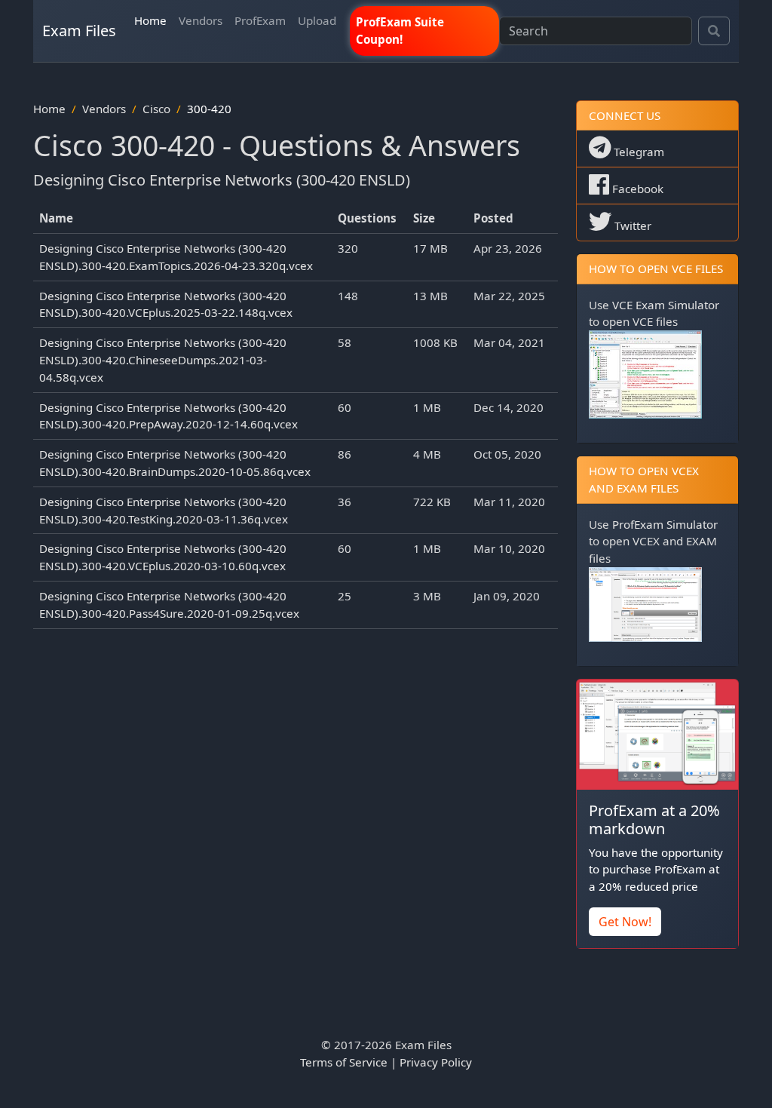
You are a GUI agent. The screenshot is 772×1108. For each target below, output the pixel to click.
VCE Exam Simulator (665, 304)
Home (150, 20)
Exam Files (79, 30)
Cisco (156, 108)
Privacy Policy (436, 1062)
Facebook (636, 188)
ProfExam (260, 20)
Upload (317, 20)
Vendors (200, 20)
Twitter (631, 225)
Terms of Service (344, 1062)
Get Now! (625, 921)
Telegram (637, 151)
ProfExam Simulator (665, 524)
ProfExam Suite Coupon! (400, 30)
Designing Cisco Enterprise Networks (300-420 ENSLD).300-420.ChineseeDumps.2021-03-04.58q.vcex (162, 360)
